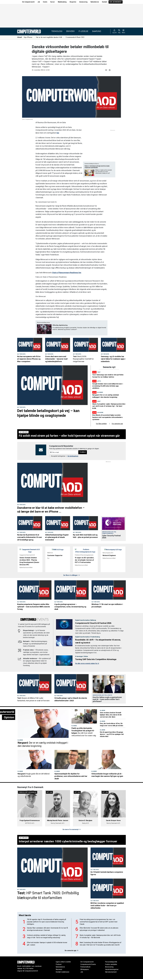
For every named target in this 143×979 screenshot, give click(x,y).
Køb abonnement (115, 2)
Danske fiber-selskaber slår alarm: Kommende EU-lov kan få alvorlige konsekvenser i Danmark (47, 929)
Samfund (96, 31)
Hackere (100, 412)
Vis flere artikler (101, 424)
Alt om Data (21, 354)
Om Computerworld (28, 2)
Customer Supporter (55, 555)
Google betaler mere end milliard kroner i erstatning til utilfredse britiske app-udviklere (107, 386)
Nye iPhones (28, 37)
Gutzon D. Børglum (85, 820)
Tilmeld (82, 452)
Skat (99, 401)
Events (45, 2)
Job (39, 2)
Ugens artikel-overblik (63, 962)
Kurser (52, 2)
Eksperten (73, 2)
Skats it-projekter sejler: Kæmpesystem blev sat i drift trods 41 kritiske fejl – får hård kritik (108, 406)
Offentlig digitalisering (60, 325)
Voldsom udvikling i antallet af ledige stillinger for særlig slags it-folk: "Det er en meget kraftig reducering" (46, 936)
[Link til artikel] (29, 345)
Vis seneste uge (117, 424)
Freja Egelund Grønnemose (30, 820)
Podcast (58, 964)
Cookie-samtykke (111, 964)
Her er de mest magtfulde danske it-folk (49, 37)
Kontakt (104, 2)
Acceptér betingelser (58, 456)
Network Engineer (109, 555)
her (58, 133)
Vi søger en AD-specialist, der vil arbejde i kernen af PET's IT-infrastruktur (84, 560)
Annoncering (83, 2)
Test (98, 372)
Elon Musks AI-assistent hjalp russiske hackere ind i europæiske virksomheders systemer (107, 417)
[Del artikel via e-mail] (106, 70)
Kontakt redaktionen (62, 972)
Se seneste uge (71, 950)
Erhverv (70, 31)
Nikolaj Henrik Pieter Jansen (57, 820)
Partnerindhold (85, 967)
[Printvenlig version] (109, 70)
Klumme (100, 392)
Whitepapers (84, 969)
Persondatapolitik (111, 962)
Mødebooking (62, 2)
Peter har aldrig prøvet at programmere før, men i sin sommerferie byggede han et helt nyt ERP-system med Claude (98, 922)
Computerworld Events (88, 964)
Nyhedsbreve (95, 2)
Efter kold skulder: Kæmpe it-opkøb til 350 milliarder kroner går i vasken (47, 944)
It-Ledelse (83, 31)
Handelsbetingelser (111, 969)
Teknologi (56, 31)
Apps (99, 381)
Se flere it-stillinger (70, 575)
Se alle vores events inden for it (87, 663)
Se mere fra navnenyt (71, 829)
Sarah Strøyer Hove (113, 820)
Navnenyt (59, 969)
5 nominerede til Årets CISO (75, 37)
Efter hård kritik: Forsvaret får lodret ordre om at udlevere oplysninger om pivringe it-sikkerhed (99, 929)
